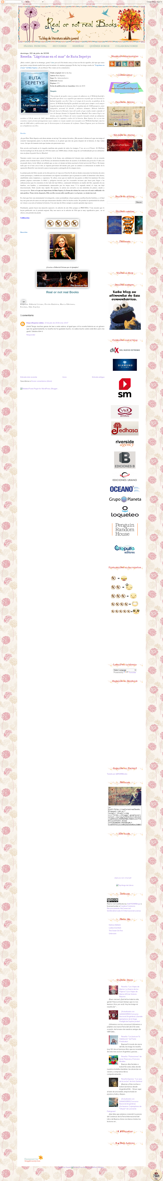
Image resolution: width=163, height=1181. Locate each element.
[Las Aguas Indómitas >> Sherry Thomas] (120, 234)
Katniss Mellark (115, 925)
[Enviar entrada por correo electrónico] (23, 301)
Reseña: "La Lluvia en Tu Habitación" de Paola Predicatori (129, 1038)
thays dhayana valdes (35, 323)
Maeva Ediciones (67, 304)
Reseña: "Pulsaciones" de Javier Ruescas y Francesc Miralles (130, 1058)
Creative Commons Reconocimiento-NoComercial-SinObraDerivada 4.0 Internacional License (124, 908)
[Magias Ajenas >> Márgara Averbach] (133, 234)
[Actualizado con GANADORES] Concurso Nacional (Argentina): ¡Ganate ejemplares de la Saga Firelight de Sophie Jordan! (130, 1016)
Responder (30, 335)
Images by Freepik (64, 1167)
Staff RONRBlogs (133, 904)
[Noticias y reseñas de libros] (124, 885)
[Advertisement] (126, 173)
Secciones (59, 46)
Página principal (35, 46)
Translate (132, 672)
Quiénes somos (99, 46)
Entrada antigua (98, 377)
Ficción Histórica (52, 304)
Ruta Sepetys (34, 307)
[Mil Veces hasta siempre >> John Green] (107, 234)
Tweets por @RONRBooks (117, 774)
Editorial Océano (36, 304)
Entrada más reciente (28, 377)
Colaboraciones (126, 46)
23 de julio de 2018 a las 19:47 (56, 323)
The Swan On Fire (116, 931)
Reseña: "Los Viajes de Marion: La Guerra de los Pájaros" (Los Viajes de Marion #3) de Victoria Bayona (129, 992)
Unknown (112, 933)
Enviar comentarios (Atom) (41, 381)
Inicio (65, 377)
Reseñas (78, 46)
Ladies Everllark (115, 928)
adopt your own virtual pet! (122, 878)
